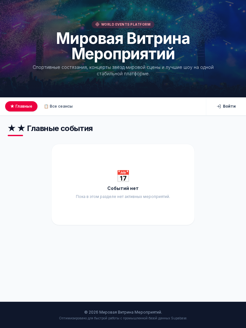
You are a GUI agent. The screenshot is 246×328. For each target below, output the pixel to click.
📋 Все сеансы (58, 106)
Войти (229, 106)
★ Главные (21, 106)
